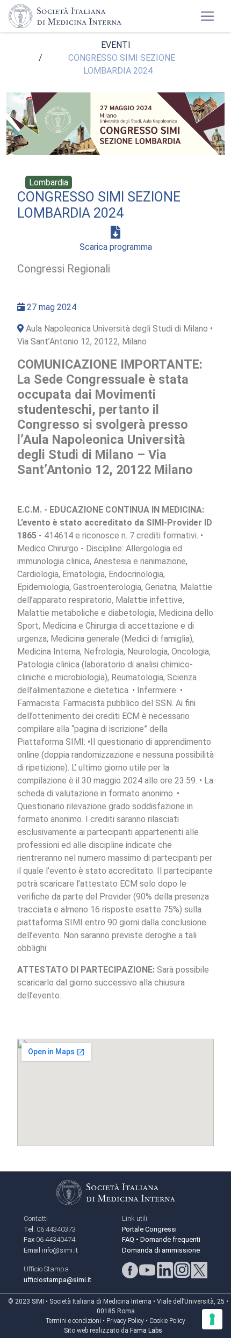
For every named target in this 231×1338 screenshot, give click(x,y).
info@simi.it (60, 1250)
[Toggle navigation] (207, 16)
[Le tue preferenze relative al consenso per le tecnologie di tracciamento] (212, 1319)
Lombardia (48, 182)
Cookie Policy (167, 1321)
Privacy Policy (125, 1321)
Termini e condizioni (73, 1321)
